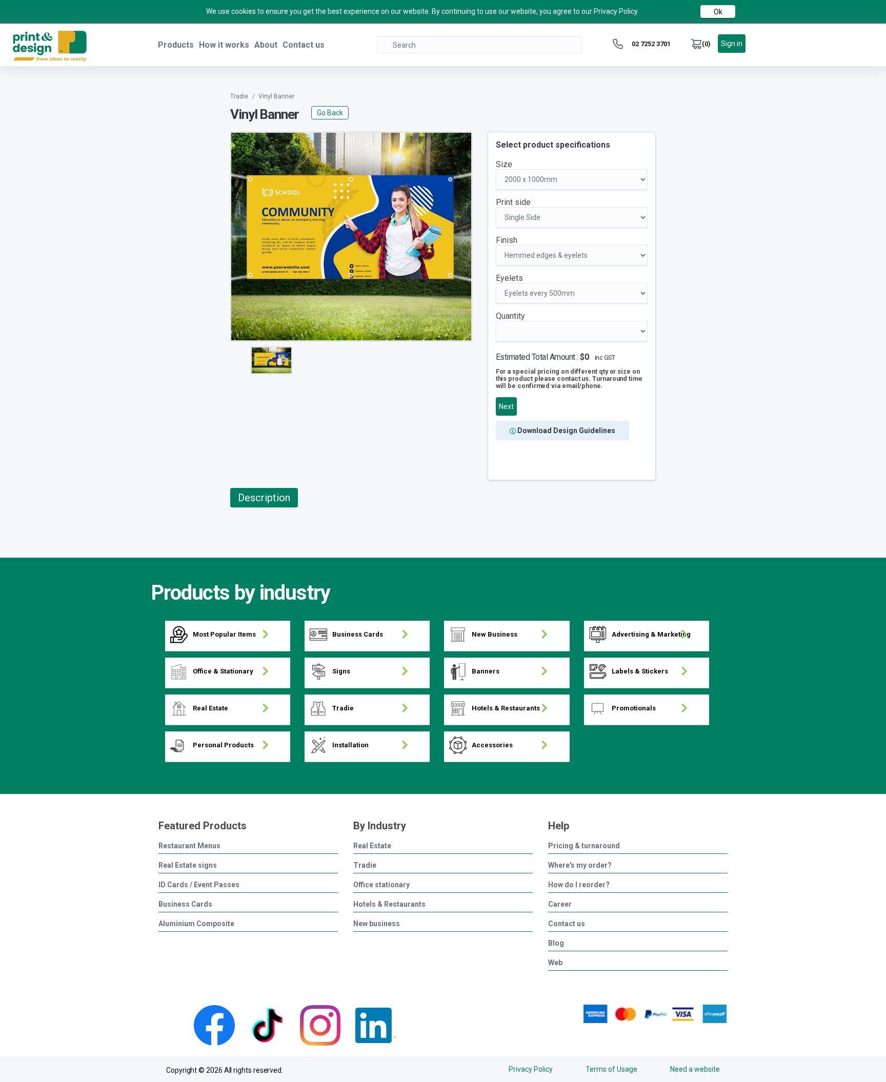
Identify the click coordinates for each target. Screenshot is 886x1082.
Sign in (731, 43)
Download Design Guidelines (565, 430)
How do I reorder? (579, 885)
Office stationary (381, 885)
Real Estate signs (187, 865)
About (265, 45)
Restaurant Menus (189, 846)
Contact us (304, 45)
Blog (556, 943)
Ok (718, 12)
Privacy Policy (531, 1069)
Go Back (330, 113)
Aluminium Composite (196, 924)
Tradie (364, 865)
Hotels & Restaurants (389, 904)
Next (506, 406)
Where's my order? (580, 865)
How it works (224, 45)
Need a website (695, 1069)
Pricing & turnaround (584, 846)
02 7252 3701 (651, 44)
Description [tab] (264, 498)
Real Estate (372, 846)
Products (176, 45)
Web (555, 963)
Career (560, 904)
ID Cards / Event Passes (198, 885)
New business (376, 924)
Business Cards (185, 904)
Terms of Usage (611, 1069)
